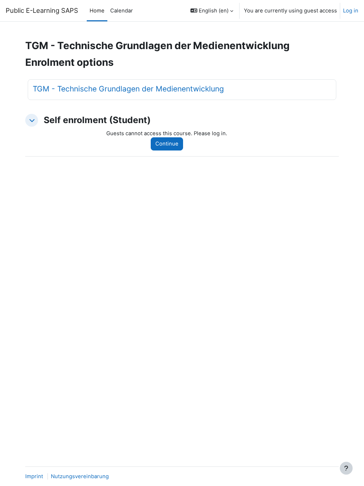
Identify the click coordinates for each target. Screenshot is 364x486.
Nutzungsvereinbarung (80, 476)
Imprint (34, 476)
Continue (166, 144)
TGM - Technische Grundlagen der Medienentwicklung (128, 88)
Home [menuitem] (97, 10)
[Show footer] (346, 468)
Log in (350, 10)
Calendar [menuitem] (121, 10)
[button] (212, 10)
